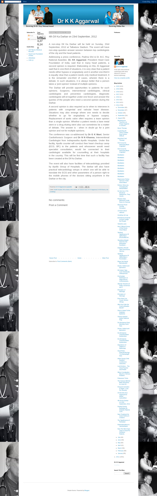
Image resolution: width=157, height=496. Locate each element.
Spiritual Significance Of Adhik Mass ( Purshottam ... (123, 256)
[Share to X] (84, 187)
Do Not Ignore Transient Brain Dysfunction (123, 334)
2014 (118, 100)
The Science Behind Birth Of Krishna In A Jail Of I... (124, 382)
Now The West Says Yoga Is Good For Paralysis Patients (124, 431)
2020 (118, 86)
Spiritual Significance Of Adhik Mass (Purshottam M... (123, 235)
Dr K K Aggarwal (92, 189)
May (119, 443)
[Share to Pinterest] (88, 187)
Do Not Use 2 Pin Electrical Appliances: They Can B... (124, 193)
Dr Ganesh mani (82, 189)
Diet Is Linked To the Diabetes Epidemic (124, 312)
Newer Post (53, 258)
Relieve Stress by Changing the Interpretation (123, 186)
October (120, 113)
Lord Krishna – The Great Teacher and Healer (124, 367)
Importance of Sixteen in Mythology (122, 346)
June (119, 440)
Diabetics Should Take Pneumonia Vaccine (124, 249)
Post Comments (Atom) (64, 261)
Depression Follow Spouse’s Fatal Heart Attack (123, 180)
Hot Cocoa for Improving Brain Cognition (123, 144)
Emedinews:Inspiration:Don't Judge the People (124, 219)
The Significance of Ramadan (124, 421)
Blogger (86, 490)
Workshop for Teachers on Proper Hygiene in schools (123, 123)
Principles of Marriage (121, 290)
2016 (118, 97)
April (119, 445)
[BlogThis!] (82, 187)
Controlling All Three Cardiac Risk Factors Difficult (123, 133)
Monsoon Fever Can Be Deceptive (122, 206)
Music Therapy (122, 128)
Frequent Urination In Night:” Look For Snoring (123, 388)
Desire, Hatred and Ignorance (123, 266)
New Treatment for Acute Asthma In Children (123, 416)
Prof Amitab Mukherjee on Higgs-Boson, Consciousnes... (123, 278)
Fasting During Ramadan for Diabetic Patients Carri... (124, 409)
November (121, 110)
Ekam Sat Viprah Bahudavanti (123, 262)
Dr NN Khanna (101, 189)
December (121, 107)
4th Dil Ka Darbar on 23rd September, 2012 (124, 402)
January (120, 453)
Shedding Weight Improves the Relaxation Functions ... (123, 242)
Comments (33, 39)
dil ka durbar (73, 189)
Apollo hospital (58, 189)
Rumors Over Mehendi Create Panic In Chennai (124, 200)
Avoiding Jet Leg (123, 215)
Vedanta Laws (122, 224)
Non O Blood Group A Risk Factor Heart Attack (124, 228)
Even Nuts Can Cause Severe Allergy (123, 300)
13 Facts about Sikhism (122, 211)
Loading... (117, 465)
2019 (118, 89)
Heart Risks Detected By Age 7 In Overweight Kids (124, 353)
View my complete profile (122, 78)
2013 (118, 102)
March (120, 448)
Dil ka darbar (66, 189)
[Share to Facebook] (86, 187)
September (121, 115)
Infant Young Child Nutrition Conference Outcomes (123, 361)
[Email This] (80, 187)
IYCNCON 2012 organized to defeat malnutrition (123, 395)
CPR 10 (31, 60)
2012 (118, 105)
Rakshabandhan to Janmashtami (124, 425)
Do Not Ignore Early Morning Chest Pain (124, 324)
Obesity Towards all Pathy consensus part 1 (124, 285)
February (121, 451)
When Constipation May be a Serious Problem (124, 374)
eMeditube (32, 58)
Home (79, 258)
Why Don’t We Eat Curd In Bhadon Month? (123, 306)
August (120, 118)
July (119, 437)
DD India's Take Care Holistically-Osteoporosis (124, 271)
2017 (118, 94)
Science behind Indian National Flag (123, 318)
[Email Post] (75, 187)
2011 (118, 457)
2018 (118, 92)
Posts (31, 36)
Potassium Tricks (123, 378)
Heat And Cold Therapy (122, 139)
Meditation (121, 155)
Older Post (105, 258)
